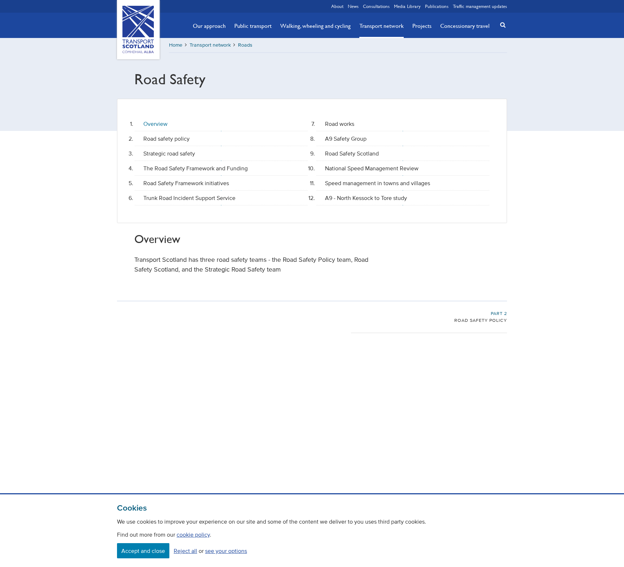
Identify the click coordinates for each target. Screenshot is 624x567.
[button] (501, 24)
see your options (226, 550)
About (337, 6)
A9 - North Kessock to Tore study (366, 198)
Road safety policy (166, 138)
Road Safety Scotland (352, 153)
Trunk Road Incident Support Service (189, 198)
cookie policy (193, 534)
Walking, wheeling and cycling (315, 25)
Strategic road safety (169, 153)
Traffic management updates (480, 6)
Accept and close (143, 550)
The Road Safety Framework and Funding (195, 168)
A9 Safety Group (346, 138)
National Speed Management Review (372, 168)
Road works (339, 123)
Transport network (381, 25)
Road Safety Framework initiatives (186, 183)
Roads (245, 45)
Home (175, 45)
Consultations (376, 6)
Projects (422, 25)
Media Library (407, 6)
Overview (155, 123)
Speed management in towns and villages (377, 183)
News (353, 6)
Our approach (209, 25)
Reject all (185, 550)
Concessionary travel (465, 25)
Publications (436, 6)
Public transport (253, 25)
